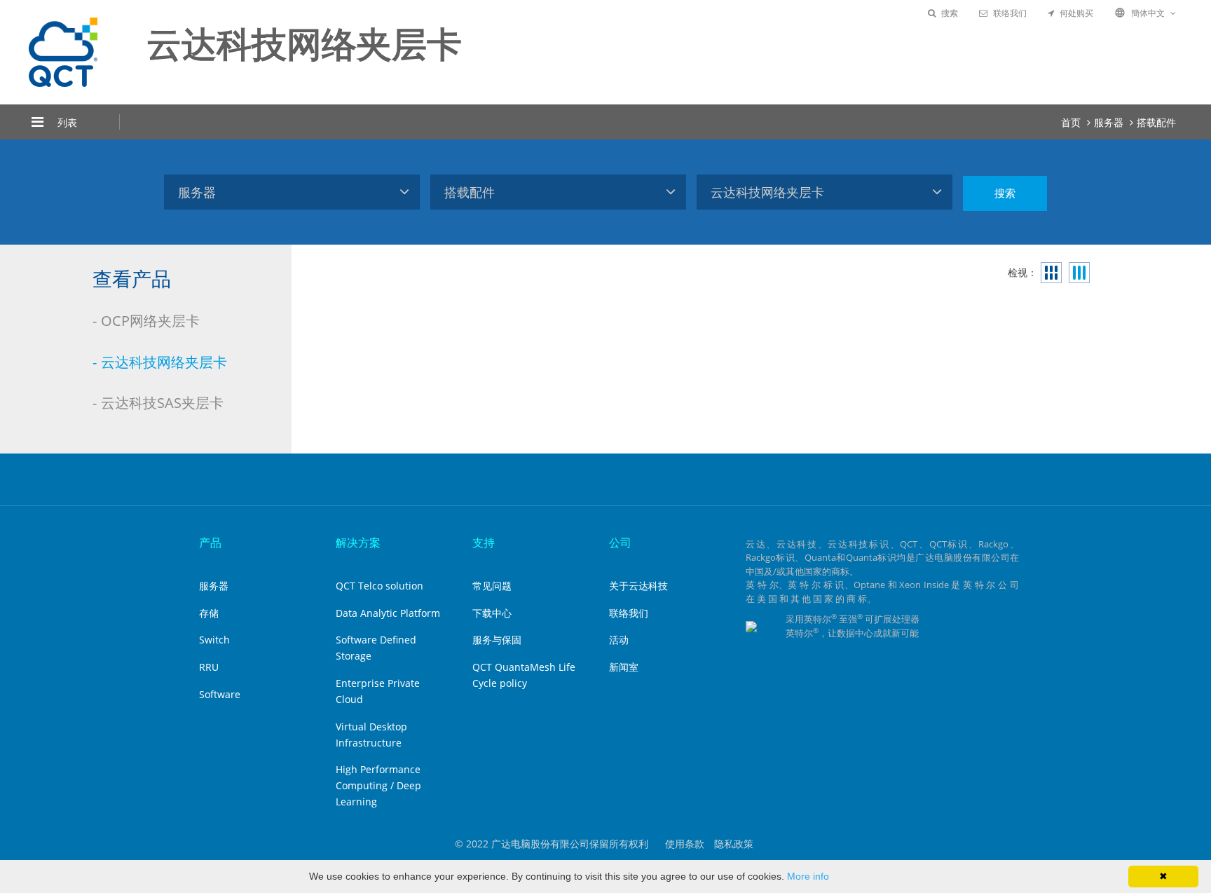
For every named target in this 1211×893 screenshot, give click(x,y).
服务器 (1108, 122)
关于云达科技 (638, 585)
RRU (209, 667)
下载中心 (492, 613)
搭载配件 (1156, 122)
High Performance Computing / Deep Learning (378, 785)
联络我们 (1010, 13)
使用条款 (684, 843)
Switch (214, 639)
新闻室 (623, 667)
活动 (619, 639)
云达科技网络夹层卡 (164, 362)
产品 (210, 542)
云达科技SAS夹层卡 (162, 402)
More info (808, 876)
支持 (483, 542)
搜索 (949, 13)
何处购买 (1076, 13)
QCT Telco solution (379, 585)
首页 (1071, 122)
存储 (209, 613)
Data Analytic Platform (388, 613)
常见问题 (492, 585)
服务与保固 (496, 639)
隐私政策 (733, 843)
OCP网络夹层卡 (150, 320)
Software (219, 694)
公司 (620, 542)
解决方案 (358, 542)
